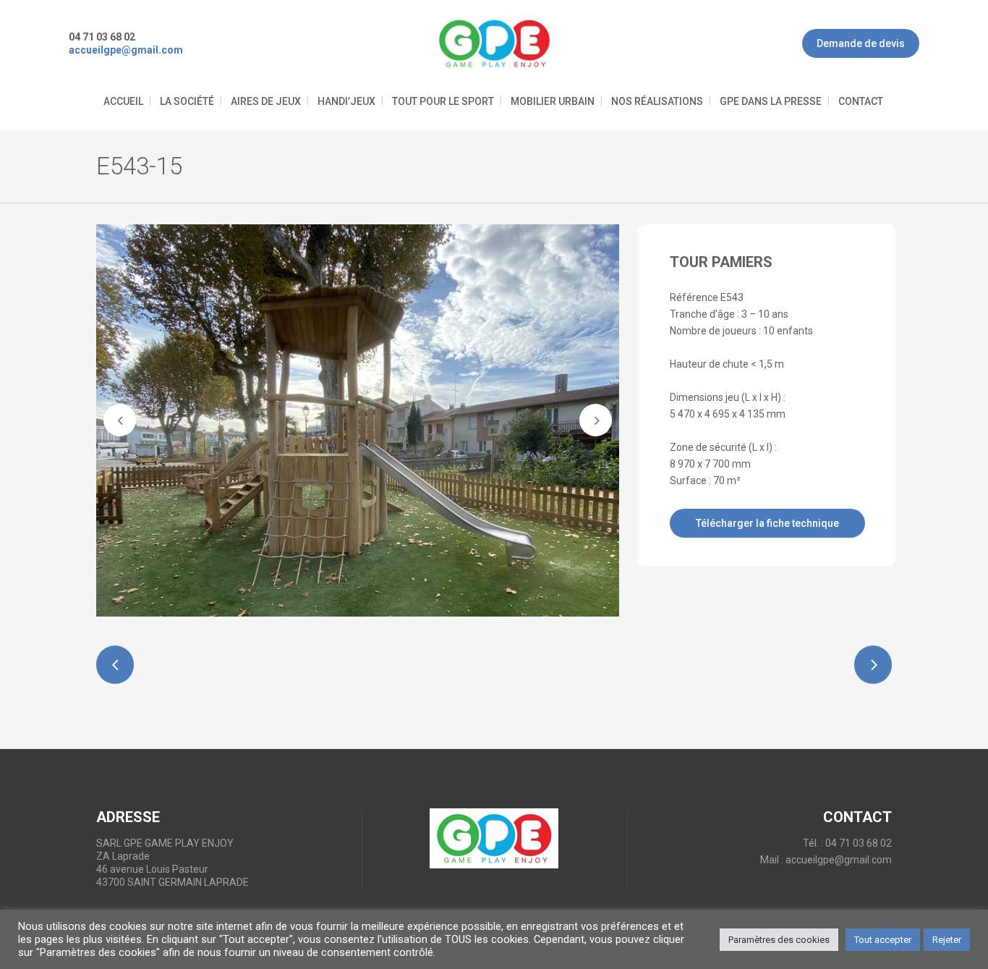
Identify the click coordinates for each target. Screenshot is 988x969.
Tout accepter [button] (882, 939)
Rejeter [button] (946, 939)
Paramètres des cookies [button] (779, 939)
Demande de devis (861, 43)
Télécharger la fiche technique (767, 523)
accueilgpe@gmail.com (838, 860)
